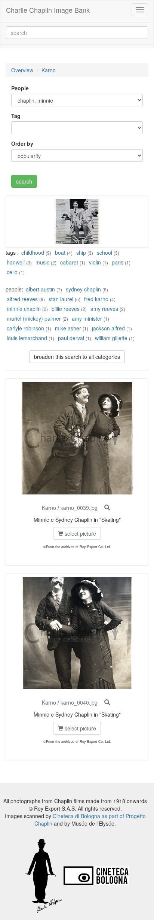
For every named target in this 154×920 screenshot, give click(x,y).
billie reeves (66, 308)
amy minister (87, 318)
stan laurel (61, 299)
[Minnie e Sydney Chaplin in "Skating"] (107, 507)
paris (117, 262)
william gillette (111, 338)
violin (95, 262)
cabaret (69, 262)
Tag (16, 115)
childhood (32, 252)
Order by (22, 143)
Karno (48, 70)
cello (12, 272)
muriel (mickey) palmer (34, 318)
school (104, 252)
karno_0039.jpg (79, 507)
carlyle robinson (25, 328)
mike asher (68, 328)
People (20, 88)
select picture (79, 533)
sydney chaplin (83, 289)
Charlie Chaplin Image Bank (48, 10)
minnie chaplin (24, 308)
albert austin (40, 289)
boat (60, 252)
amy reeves (104, 308)
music (42, 262)
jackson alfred (108, 328)
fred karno (96, 299)
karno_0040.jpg (79, 702)
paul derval (71, 338)
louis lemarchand (28, 338)
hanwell (16, 262)
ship (81, 252)
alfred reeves (22, 299)
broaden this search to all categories (77, 356)
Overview (22, 70)
